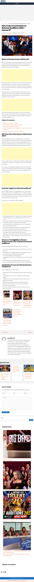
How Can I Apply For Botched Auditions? (11, 126)
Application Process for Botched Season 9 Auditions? (13, 131)
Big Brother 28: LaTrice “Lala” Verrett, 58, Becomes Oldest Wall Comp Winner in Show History (7, 301)
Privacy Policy (13, 578)
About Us (16, 578)
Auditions (6, 23)
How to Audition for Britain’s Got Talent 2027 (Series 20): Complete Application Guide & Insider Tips (27, 304)
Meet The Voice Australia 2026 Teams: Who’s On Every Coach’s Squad (17, 490)
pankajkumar (9, 33)
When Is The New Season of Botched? (10, 123)
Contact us (19, 578)
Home (3, 23)
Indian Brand (15, 580)
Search (2, 418)
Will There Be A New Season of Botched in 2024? (12, 124)
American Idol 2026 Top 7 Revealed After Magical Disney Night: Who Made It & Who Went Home (7, 322)
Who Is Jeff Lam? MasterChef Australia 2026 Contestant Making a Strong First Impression (17, 313)
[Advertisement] (17, 11)
